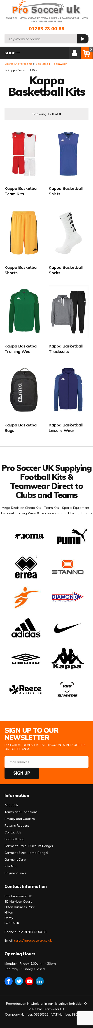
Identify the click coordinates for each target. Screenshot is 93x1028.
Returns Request (17, 825)
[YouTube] (29, 981)
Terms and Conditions (21, 812)
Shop (10, 53)
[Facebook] (9, 981)
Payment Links (15, 873)
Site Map (11, 866)
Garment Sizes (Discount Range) (29, 846)
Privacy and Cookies (20, 819)
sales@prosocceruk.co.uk (33, 940)
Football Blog (14, 839)
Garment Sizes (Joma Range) (26, 853)
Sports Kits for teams (19, 63)
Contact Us (13, 832)
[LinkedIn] (40, 981)
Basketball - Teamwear (51, 63)
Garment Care (15, 859)
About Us (11, 805)
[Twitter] (19, 981)
